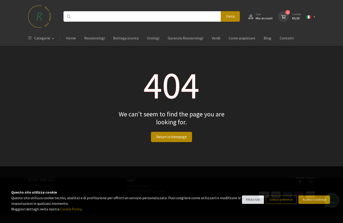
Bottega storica (126, 38)
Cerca (230, 16)
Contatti (287, 38)
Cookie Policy (70, 209)
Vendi (216, 38)
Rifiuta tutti (253, 200)
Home (71, 38)
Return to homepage (171, 137)
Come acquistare (242, 38)
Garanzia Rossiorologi (185, 38)
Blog (267, 38)
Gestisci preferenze (281, 200)
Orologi (153, 38)
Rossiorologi (94, 38)
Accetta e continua (314, 200)
